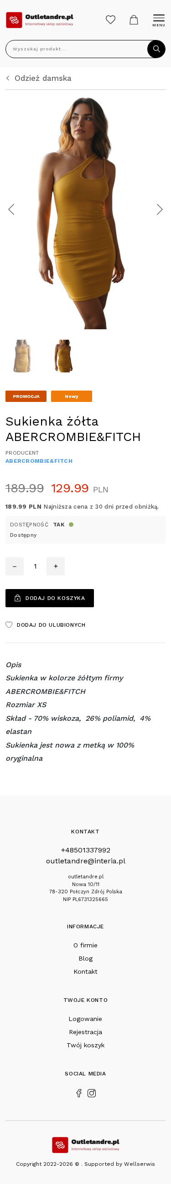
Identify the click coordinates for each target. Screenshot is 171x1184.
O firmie (85, 945)
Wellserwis (139, 1164)
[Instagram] (92, 1092)
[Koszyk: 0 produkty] (134, 20)
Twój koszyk (85, 1045)
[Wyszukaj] (156, 49)
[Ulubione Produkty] (110, 20)
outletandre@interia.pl (85, 861)
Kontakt (85, 971)
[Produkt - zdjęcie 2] (85, 208)
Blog (85, 958)
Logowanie (85, 1018)
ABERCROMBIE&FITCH (39, 461)
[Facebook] (79, 1092)
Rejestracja (85, 1031)
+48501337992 (85, 850)
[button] (11, 209)
